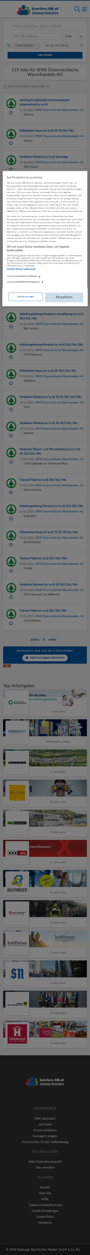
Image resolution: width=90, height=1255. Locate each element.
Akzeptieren (64, 297)
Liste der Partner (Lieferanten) (21, 269)
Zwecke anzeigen (25, 297)
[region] (45, 238)
